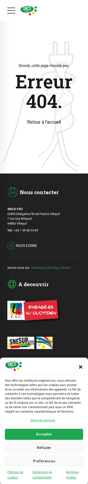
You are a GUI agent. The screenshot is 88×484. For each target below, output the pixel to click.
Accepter (44, 434)
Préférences (44, 461)
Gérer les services (43, 420)
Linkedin (65, 267)
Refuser (44, 447)
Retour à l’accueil (44, 122)
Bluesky (52, 267)
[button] (80, 366)
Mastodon (39, 267)
